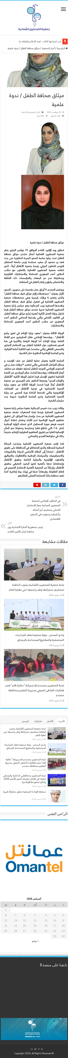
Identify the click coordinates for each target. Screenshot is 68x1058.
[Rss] (42, 1049)
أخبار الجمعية (48, 48)
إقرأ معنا (24, 112)
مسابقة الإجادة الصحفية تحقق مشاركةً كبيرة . (24, 793)
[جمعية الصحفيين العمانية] (34, 17)
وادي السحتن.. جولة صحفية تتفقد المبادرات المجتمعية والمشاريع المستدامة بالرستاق (39, 637)
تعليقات (38, 721)
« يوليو (35, 941)
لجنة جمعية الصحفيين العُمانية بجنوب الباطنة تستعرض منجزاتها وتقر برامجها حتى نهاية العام (36, 587)
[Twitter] (35, 1049)
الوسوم (25, 721)
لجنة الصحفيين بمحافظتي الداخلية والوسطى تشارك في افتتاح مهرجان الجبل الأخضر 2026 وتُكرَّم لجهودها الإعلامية (24, 778)
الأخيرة (61, 721)
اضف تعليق (56, 116)
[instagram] (31, 1049)
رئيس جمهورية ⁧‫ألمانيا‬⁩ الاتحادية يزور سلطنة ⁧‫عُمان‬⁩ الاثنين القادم (25, 527)
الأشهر (50, 721)
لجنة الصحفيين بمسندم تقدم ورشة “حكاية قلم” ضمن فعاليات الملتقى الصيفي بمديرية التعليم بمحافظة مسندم (34, 690)
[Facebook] (39, 1049)
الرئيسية (61, 48)
